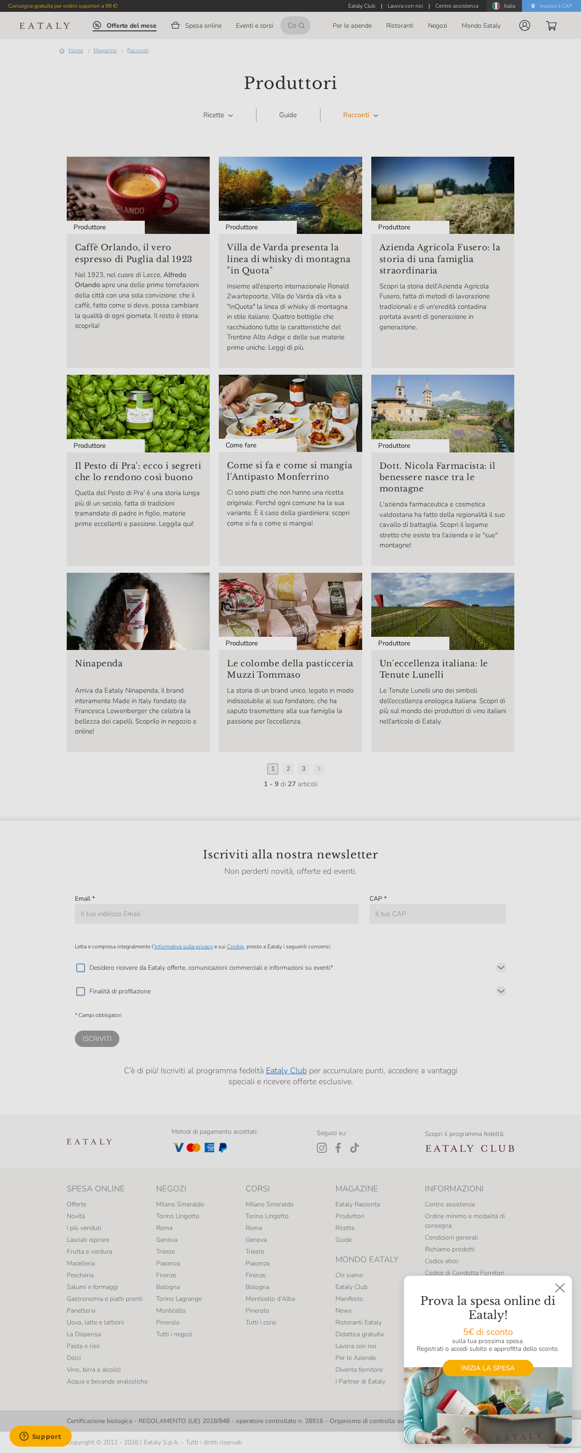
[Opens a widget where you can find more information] (40, 1437)
